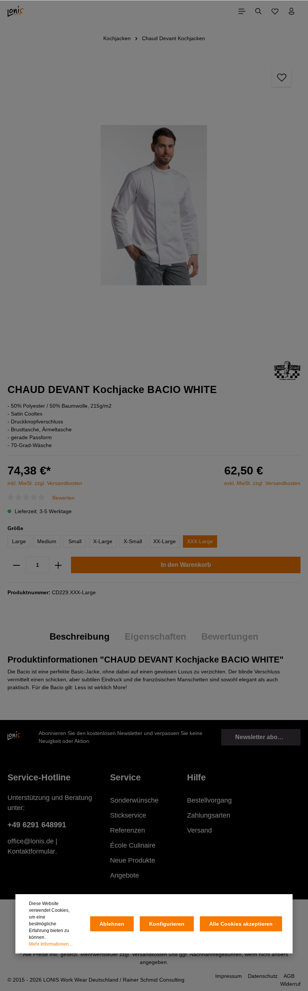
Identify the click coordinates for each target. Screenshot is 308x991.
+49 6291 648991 (37, 825)
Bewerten (63, 497)
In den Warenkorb (186, 565)
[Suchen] (258, 11)
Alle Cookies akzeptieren (241, 924)
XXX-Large (200, 541)
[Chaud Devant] (287, 370)
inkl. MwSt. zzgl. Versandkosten (45, 483)
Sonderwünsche (134, 800)
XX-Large (164, 541)
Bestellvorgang (209, 800)
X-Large (102, 541)
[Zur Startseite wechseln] (16, 11)
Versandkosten (149, 954)
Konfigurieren (166, 924)
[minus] (17, 565)
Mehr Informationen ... (51, 944)
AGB (289, 976)
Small (75, 541)
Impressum (228, 976)
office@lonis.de (31, 841)
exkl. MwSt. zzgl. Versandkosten (262, 483)
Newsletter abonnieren (267, 737)
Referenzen (127, 830)
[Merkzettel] (274, 11)
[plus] (58, 565)
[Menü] (241, 11)
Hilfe (196, 777)
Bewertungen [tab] (229, 637)
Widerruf (290, 984)
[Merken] (281, 77)
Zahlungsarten (208, 815)
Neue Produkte (132, 860)
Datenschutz (263, 976)
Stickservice (128, 815)
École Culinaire (133, 845)
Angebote (124, 875)
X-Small (133, 541)
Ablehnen (112, 924)
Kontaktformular (31, 851)
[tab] (79, 637)
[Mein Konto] (291, 11)
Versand (199, 830)
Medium (46, 541)
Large (19, 541)
